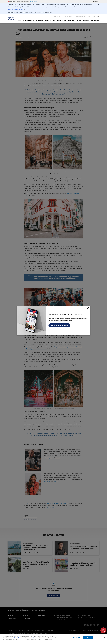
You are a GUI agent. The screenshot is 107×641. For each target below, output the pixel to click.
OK (87, 637)
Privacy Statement (18, 637)
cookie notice (31, 637)
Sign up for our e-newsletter (59, 325)
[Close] (104, 637)
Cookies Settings (76, 637)
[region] (53, 637)
